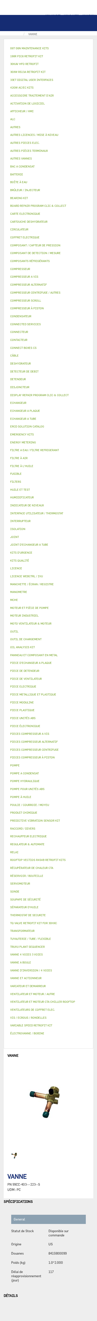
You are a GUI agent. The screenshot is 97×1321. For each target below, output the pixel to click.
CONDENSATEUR (20, 316)
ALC (12, 119)
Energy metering (23, 442)
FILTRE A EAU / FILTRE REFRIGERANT (34, 450)
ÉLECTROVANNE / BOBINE (27, 1033)
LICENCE (16, 568)
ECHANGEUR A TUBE (23, 418)
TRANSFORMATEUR (22, 930)
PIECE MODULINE (22, 702)
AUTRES (15, 127)
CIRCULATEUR (19, 229)
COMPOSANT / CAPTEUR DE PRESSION (35, 245)
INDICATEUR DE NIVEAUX (27, 505)
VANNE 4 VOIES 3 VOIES (26, 954)
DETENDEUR (18, 379)
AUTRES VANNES (21, 158)
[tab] (48, 48)
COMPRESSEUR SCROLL (25, 300)
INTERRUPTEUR (20, 521)
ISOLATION (17, 528)
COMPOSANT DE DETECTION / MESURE (35, 253)
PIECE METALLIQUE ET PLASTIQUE (33, 694)
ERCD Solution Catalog (27, 426)
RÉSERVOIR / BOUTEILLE (26, 875)
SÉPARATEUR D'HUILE (24, 907)
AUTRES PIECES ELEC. (25, 142)
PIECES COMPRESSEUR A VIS (29, 733)
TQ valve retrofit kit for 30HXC (33, 923)
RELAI (14, 852)
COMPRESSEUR (20, 268)
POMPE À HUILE (20, 796)
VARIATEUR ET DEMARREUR (28, 986)
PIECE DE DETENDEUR (24, 670)
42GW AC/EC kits (22, 87)
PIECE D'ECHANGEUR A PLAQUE (31, 662)
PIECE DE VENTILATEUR (26, 678)
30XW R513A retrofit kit (28, 71)
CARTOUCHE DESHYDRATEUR (29, 221)
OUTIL (14, 631)
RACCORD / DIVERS (22, 828)
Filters (15, 481)
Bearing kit (19, 198)
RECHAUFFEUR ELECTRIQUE (28, 836)
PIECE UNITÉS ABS (23, 718)
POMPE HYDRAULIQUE (25, 781)
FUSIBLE (16, 473)
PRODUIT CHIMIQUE (23, 812)
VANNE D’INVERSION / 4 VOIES (31, 970)
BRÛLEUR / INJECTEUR (25, 190)
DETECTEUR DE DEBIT (24, 371)
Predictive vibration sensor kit (35, 820)
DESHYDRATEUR (20, 363)
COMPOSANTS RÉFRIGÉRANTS (30, 261)
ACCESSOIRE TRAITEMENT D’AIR (32, 95)
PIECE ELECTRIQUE (23, 686)
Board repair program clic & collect (38, 205)
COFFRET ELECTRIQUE (25, 237)
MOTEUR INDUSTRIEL (24, 615)
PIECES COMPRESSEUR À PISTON (32, 757)
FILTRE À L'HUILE (21, 466)
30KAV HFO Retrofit (24, 63)
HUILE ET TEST (20, 489)
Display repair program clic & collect (39, 395)
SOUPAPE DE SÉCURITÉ (25, 899)
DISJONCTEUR (19, 387)
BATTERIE (16, 174)
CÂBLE (14, 355)
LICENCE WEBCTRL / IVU (26, 576)
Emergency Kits (22, 434)
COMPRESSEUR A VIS (24, 276)
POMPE (15, 765)
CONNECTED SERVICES (25, 324)
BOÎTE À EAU (18, 182)
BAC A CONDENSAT (22, 166)
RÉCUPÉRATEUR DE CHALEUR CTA (31, 867)
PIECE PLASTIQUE (22, 710)
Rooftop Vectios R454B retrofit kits (38, 859)
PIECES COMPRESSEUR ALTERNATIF (34, 741)
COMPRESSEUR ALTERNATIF (28, 284)
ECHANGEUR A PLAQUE (25, 410)
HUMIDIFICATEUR (22, 497)
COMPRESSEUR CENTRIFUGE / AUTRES (35, 292)
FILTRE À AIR (19, 458)
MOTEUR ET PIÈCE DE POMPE (29, 607)
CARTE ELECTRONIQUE (25, 213)
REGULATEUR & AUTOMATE (27, 844)
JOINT (14, 536)
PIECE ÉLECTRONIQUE (25, 726)
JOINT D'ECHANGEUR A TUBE (29, 544)
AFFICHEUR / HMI (22, 111)
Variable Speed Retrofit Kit (31, 1025)
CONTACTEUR (18, 339)
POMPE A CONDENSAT (24, 773)
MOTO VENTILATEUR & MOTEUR (30, 623)
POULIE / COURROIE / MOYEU (29, 804)
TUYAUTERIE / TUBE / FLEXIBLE (30, 938)
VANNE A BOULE (20, 962)
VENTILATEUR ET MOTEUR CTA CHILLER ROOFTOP (42, 1001)
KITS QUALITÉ (19, 560)
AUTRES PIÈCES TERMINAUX (29, 150)
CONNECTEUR (19, 331)
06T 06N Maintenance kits (29, 48)
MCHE (14, 599)
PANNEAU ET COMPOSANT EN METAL (34, 655)
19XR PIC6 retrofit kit (26, 56)
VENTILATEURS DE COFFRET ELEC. (32, 1009)
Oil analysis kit (22, 647)
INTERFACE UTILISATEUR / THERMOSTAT (36, 513)
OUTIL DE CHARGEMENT (26, 639)
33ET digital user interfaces (31, 79)
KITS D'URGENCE (21, 552)
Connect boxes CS (23, 347)
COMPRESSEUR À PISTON (27, 308)
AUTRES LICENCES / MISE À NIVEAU (34, 134)
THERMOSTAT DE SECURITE (28, 915)
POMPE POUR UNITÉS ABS (27, 789)
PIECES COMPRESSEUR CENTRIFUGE (34, 749)
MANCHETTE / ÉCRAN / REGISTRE (32, 584)
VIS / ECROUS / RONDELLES (28, 1017)
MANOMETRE (18, 591)
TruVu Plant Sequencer (27, 946)
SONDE (14, 891)
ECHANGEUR (18, 402)
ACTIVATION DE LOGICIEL (27, 103)
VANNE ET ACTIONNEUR (26, 978)
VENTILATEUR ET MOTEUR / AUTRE (32, 994)
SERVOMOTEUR (20, 883)
